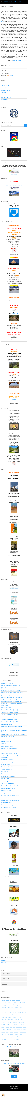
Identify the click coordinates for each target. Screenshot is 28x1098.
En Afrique (3, 962)
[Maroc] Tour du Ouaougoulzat (8, 688)
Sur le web (3, 95)
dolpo (11, 1034)
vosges (24, 1012)
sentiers (9, 1039)
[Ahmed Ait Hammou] (14, 832)
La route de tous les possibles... (8, 776)
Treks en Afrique (5, 85)
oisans (7, 1027)
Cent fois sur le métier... (6, 769)
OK (25, 125)
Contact (2, 21)
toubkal (11, 1014)
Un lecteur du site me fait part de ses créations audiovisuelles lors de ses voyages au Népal (11, 727)
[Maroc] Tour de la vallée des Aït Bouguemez (11, 697)
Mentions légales (17, 60)
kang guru (15, 1017)
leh (18, 1002)
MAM (13, 1000)
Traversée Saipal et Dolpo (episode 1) (9, 721)
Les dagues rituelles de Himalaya (8, 793)
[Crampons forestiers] (14, 636)
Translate (11, 75)
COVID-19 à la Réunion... (6, 743)
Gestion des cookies (14, 1088)
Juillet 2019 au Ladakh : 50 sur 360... (9, 753)
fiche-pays (8, 1029)
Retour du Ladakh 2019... (7, 746)
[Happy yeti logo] (14, 327)
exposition (4, 1002)
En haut (14, 1076)
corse (3, 1036)
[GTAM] (14, 136)
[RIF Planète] (14, 858)
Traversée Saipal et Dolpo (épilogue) (9, 710)
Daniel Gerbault (15, 313)
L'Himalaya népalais (5, 764)
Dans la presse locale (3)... (7, 707)
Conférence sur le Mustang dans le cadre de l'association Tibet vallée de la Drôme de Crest (11, 700)
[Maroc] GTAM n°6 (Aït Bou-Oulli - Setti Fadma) (12, 692)
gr (17, 1005)
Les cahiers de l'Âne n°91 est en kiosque (10, 766)
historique (8, 1000)
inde (21, 1019)
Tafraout (14, 1002)
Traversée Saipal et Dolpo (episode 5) (9, 712)
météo (19, 1012)
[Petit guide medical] (14, 528)
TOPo (11, 1032)
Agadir (24, 1027)
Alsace (14, 1012)
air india (3, 1022)
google (3, 1000)
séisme (21, 1007)
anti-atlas (18, 1000)
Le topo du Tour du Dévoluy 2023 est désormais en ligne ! (14, 731)
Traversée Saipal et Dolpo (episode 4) (9, 714)
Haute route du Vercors (6, 724)
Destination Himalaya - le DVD (8, 788)
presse (14, 1029)
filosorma (22, 1002)
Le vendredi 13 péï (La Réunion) (8, 807)
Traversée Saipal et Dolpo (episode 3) (9, 717)
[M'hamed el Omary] (14, 845)
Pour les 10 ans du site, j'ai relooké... (9, 748)
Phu (21, 1005)
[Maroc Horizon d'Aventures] (14, 871)
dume (3, 1027)
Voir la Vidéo (14, 174)
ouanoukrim (4, 1012)
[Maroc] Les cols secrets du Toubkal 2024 (10, 685)
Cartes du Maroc (6, 973)
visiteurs (3, 1024)
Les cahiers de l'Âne (5, 771)
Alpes (22, 1024)
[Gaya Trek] (14, 948)
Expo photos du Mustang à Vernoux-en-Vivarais (12, 762)
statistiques (19, 1027)
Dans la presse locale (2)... (7, 741)
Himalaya (16, 1007)
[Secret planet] (14, 338)
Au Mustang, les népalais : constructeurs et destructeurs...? (11, 756)
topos (6, 1014)
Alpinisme (3, 92)
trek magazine (22, 1022)
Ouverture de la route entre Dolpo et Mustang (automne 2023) (11, 704)
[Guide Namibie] (14, 508)
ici (12, 495)
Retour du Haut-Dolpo (6, 790)
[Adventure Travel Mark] (14, 911)
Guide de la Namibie (5, 778)
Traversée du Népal (5, 773)
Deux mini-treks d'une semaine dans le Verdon (11, 690)
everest (3, 1029)
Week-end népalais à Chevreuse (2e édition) (11, 781)
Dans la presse (4, 102)
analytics (12, 1036)
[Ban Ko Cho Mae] (14, 571)
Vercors (7, 1034)
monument (10, 1019)
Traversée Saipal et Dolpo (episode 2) (9, 719)
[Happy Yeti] (14, 819)
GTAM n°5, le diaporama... (7, 802)
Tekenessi (4, 984)
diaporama (4, 1007)
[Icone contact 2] (14, 113)
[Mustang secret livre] (14, 426)
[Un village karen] (14, 318)
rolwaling (9, 1024)
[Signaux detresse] (14, 600)
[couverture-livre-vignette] (14, 487)
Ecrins (9, 1017)
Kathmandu (4, 1019)
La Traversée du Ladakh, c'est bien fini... (10, 785)
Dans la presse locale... (6, 751)
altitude (18, 1039)
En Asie (3, 965)
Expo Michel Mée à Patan (7, 759)
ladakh (16, 1034)
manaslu (21, 1034)
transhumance (22, 1014)
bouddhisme (23, 1032)
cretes (10, 1012)
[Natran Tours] (14, 898)
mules (15, 1014)
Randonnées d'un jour (6, 97)
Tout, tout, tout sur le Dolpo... (7, 783)
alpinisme (17, 1036)
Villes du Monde (5, 99)
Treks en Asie (4, 83)
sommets (10, 1007)
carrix (9, 1002)
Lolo (14, 1039)
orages (9, 1005)
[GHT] (14, 152)
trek (20, 1017)
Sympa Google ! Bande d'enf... (8, 736)
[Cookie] (3, 1095)
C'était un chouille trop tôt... (7, 739)
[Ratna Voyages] (14, 922)
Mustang (9, 1022)
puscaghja (4, 1005)
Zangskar (12, 1027)
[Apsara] (14, 310)
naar (3, 1034)
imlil (2, 1014)
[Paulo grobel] (14, 587)
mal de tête (14, 1022)
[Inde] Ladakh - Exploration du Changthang (11, 695)
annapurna (12, 1009)
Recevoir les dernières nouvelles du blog (10, 800)
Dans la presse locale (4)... (7, 683)
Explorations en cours (6, 90)
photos (3, 1009)
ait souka (16, 1032)
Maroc (14, 1005)
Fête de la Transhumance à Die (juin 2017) (10, 795)
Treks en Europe (5, 87)
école (24, 1029)
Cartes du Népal (6, 978)
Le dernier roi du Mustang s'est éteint (9, 805)
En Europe (3, 960)
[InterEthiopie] (14, 888)
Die (25, 1034)
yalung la (19, 1009)
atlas (7, 1036)
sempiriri (17, 1019)
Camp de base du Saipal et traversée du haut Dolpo (13, 734)
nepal (7, 1009)
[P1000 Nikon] (14, 649)
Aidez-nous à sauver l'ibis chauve (8, 797)
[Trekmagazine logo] (14, 613)
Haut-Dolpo (4, 1017)
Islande (3, 1032)
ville (23, 1009)
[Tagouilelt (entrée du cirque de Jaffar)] (14, 385)
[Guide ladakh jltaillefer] (14, 545)
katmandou (23, 1036)
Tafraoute (19, 1029)
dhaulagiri (4, 1039)
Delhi (7, 1032)
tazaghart (15, 1024)
